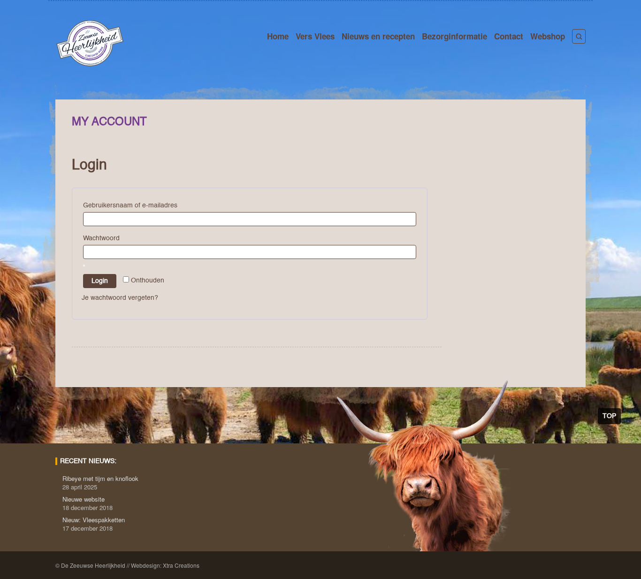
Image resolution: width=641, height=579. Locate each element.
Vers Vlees (315, 36)
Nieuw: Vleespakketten (93, 519)
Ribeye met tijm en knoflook (100, 478)
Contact (508, 36)
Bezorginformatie (454, 36)
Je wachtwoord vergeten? (120, 298)
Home (278, 36)
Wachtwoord (103, 238)
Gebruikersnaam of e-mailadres (132, 205)
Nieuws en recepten (378, 36)
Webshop (547, 36)
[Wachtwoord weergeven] (84, 266)
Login (100, 281)
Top (609, 416)
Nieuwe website (83, 499)
